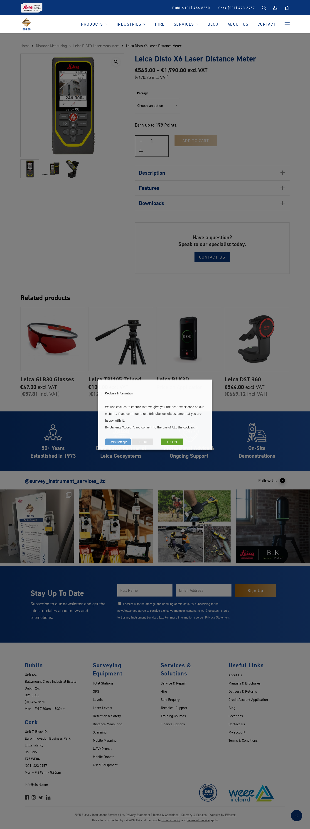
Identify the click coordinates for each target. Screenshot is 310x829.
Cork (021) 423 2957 (236, 7)
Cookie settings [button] (118, 441)
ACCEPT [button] (172, 441)
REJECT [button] (143, 441)
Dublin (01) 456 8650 (191, 7)
